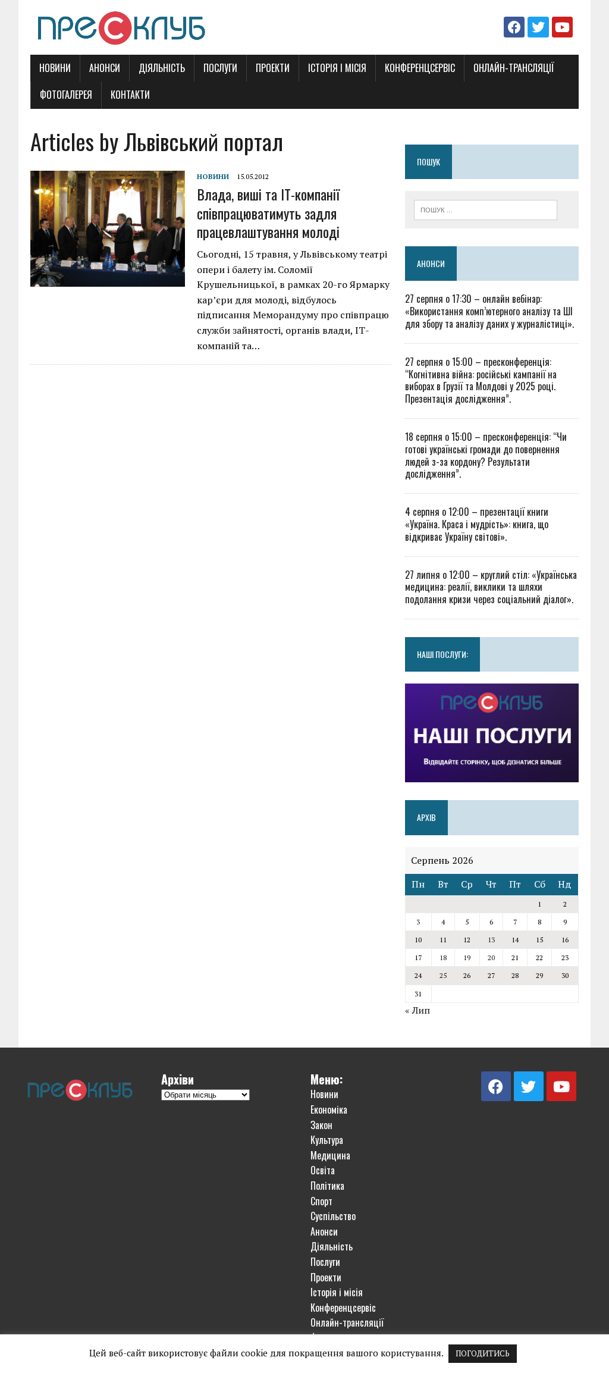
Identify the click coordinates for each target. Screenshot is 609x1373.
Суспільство (333, 1216)
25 (443, 975)
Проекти (273, 68)
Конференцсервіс (420, 68)
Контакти (130, 94)
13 (491, 939)
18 (443, 957)
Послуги (220, 68)
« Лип (417, 1010)
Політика (327, 1185)
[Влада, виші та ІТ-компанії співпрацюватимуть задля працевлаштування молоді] (107, 279)
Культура (326, 1140)
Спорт (321, 1201)
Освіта (322, 1170)
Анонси (104, 68)
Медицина (330, 1155)
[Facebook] (514, 27)
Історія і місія (337, 68)
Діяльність (162, 68)
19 (466, 957)
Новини (55, 68)
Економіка (328, 1109)
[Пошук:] (486, 208)
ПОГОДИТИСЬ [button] (483, 1353)
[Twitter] (538, 27)
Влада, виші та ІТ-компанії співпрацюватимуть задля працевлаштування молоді (268, 212)
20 (491, 957)
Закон (321, 1125)
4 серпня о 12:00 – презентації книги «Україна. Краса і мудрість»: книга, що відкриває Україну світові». (476, 524)
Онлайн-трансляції (513, 68)
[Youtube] (562, 27)
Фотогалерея (66, 94)
